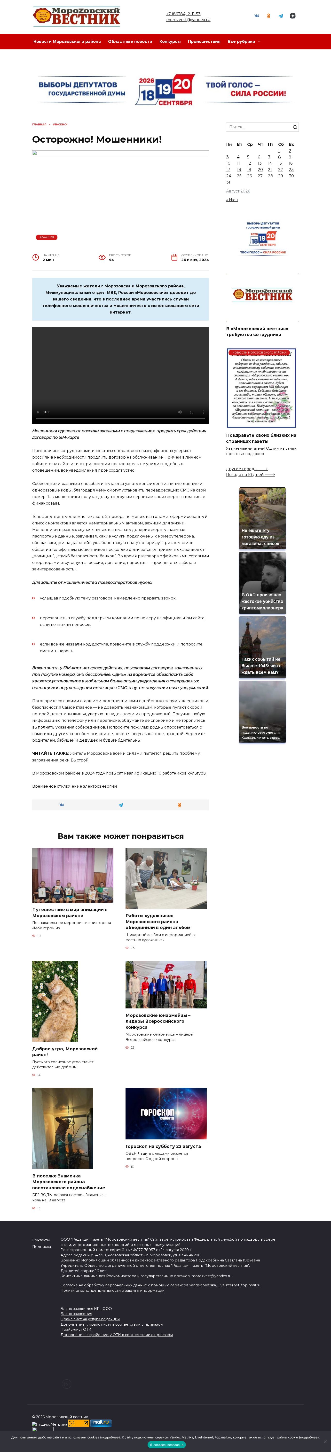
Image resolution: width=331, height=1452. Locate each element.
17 (228, 169)
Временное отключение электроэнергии (74, 786)
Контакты (41, 1240)
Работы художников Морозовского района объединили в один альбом (158, 921)
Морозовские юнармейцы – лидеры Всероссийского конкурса (158, 1021)
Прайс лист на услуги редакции (90, 1319)
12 (249, 163)
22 (280, 169)
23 (291, 169)
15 (280, 163)
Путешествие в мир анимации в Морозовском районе (70, 912)
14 (270, 163)
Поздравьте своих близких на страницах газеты (261, 438)
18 (239, 169)
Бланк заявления (76, 1314)
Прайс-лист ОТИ (76, 1329)
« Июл (232, 200)
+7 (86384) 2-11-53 (183, 14)
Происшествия (204, 41)
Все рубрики (241, 41)
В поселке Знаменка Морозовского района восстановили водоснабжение (68, 1181)
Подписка (41, 1247)
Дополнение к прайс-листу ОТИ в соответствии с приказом (117, 1335)
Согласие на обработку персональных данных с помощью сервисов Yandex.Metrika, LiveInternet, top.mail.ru (160, 1285)
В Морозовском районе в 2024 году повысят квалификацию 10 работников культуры (119, 773)
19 (249, 169)
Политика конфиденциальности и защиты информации (113, 1290)
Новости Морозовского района (67, 41)
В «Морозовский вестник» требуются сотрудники (257, 331)
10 (228, 163)
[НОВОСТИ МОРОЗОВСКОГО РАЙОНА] (261, 425)
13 (260, 163)
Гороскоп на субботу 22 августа (163, 1146)
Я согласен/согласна (166, 1445)
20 (260, 169)
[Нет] (325, 1441)
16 (290, 163)
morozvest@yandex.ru (188, 19)
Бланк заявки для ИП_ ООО (86, 1308)
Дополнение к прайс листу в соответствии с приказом (112, 1324)
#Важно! (47, 237)
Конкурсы (170, 41)
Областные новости (130, 41)
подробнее (110, 1437)
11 (238, 163)
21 (270, 169)
